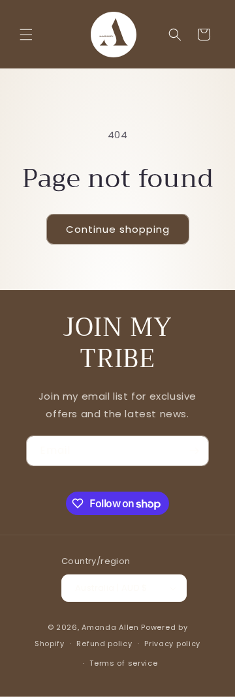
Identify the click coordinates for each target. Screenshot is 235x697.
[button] (26, 34)
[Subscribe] (194, 451)
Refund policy (104, 643)
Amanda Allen (110, 627)
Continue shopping (118, 229)
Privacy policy (172, 643)
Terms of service (123, 663)
